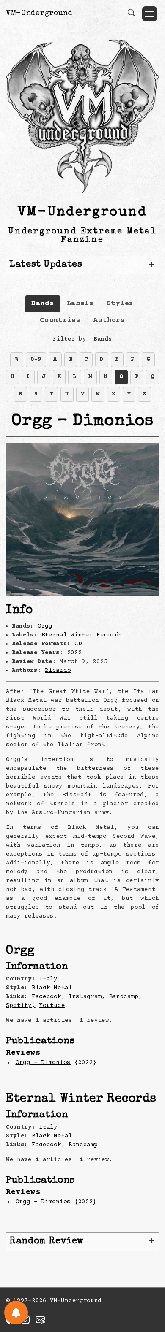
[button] (149, 13)
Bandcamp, (125, 997)
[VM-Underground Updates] (16, 1312)
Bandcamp (83, 1145)
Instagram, (87, 997)
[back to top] (148, 1271)
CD (78, 644)
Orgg (45, 626)
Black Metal (52, 988)
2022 (74, 653)
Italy (48, 979)
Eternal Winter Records (81, 635)
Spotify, (21, 1005)
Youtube (52, 1005)
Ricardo (58, 670)
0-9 (35, 359)
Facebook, (48, 997)
